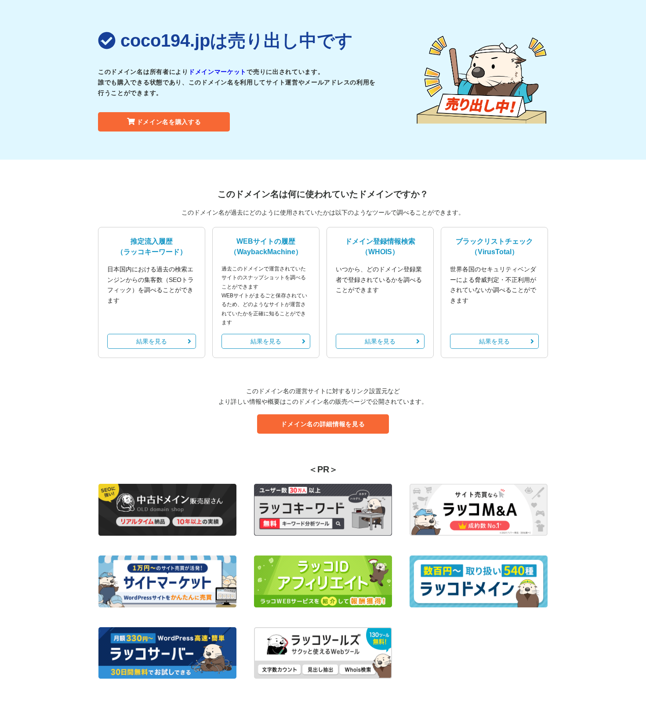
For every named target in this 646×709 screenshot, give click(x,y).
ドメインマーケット (218, 71)
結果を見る (151, 341)
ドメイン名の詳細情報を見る (323, 424)
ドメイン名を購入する (169, 121)
